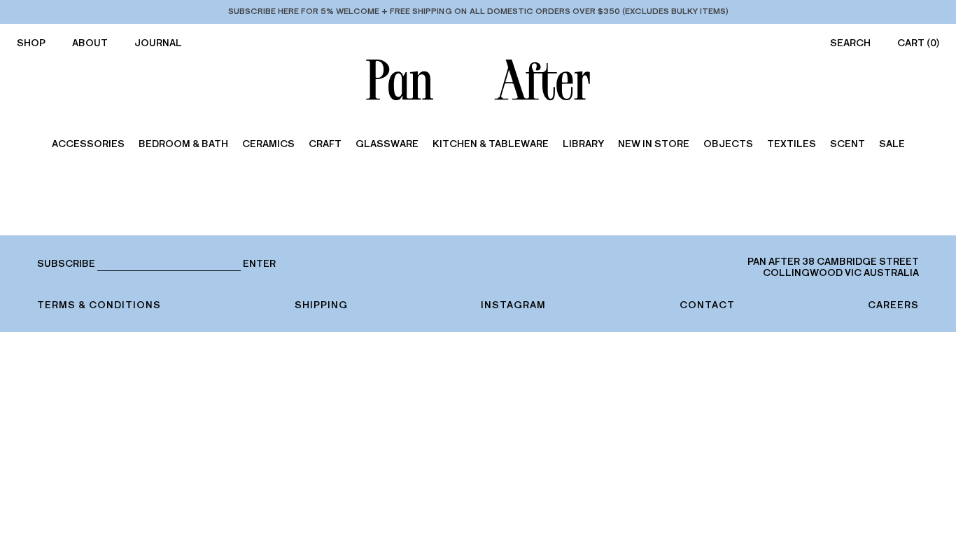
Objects (728, 144)
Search (850, 43)
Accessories (88, 144)
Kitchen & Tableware (491, 144)
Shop (31, 43)
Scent (847, 144)
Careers (893, 305)
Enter (259, 264)
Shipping (321, 305)
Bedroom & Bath (183, 144)
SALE (892, 144)
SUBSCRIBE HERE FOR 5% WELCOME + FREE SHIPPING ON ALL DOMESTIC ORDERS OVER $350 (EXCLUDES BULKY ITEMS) (478, 11)
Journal (158, 43)
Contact (707, 305)
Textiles (791, 144)
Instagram (513, 305)
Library (583, 144)
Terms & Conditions (99, 305)
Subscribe (66, 264)
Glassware (387, 144)
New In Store (653, 144)
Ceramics (268, 144)
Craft (325, 144)
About (90, 43)
